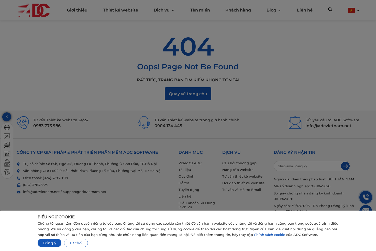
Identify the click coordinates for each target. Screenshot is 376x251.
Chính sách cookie (269, 235)
